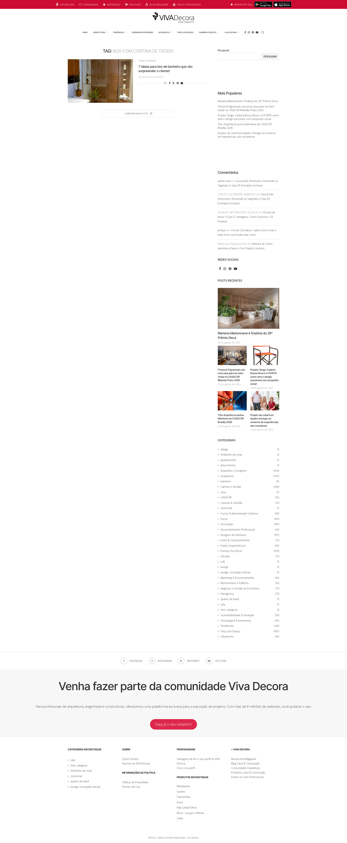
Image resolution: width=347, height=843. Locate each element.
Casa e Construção (189, 4)
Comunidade (90, 4)
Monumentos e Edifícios (249, 583)
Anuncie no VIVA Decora (136, 763)
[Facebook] (245, 32)
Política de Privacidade (135, 782)
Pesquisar (223, 50)
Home (85, 32)
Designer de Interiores (142, 32)
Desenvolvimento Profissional (249, 529)
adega (249, 449)
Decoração (164, 32)
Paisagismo (249, 593)
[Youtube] (257, 32)
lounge (249, 567)
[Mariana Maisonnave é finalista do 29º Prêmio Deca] (248, 308)
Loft (249, 561)
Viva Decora (67, 4)
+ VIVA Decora (230, 32)
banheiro (249, 481)
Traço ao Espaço (185, 32)
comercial (249, 508)
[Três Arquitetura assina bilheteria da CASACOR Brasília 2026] (232, 400)
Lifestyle (249, 556)
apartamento (249, 460)
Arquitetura (99, 32)
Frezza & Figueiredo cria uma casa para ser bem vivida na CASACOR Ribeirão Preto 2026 (246, 108)
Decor (249, 519)
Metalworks (183, 786)
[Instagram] (249, 32)
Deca (180, 802)
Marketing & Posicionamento (249, 577)
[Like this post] (165, 83)
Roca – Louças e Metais (190, 813)
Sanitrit (181, 791)
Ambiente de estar (249, 454)
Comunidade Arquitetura (245, 768)
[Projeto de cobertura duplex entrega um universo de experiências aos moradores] (264, 400)
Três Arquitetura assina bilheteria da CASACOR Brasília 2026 (231, 418)
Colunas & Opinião (249, 502)
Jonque (222, 230)
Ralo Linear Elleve (187, 807)
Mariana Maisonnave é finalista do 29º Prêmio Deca (248, 101)
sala (249, 604)
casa (249, 492)
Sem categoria (249, 609)
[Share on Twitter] (173, 83)
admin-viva (224, 181)
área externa (249, 465)
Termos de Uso (131, 786)
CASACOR (249, 497)
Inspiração (113, 4)
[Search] (263, 32)
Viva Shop (135, 4)
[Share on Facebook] (169, 83)
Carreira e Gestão (207, 32)
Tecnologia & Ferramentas (249, 620)
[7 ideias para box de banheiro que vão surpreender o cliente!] (100, 81)
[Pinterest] (253, 32)
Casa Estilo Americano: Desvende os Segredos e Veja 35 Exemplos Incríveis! (245, 199)
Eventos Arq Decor (249, 551)
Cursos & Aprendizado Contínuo (249, 513)
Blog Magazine (159, 4)
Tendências (118, 32)
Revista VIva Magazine (243, 759)
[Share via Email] (182, 83)
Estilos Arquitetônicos (249, 545)
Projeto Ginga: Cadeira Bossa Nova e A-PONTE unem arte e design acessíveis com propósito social (248, 117)
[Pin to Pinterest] (178, 83)
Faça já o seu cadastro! (173, 724)
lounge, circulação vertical (249, 572)
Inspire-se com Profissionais (247, 777)
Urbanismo (249, 636)
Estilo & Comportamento (249, 540)
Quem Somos (130, 759)
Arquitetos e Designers (249, 470)
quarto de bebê (249, 599)
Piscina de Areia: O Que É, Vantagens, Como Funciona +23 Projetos (246, 217)
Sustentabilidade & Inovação (249, 615)
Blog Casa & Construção (245, 763)
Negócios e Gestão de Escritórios (249, 588)
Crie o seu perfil (186, 768)
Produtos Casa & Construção (248, 772)
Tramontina (183, 797)
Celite (180, 818)
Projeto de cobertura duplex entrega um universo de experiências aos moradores (247, 134)
